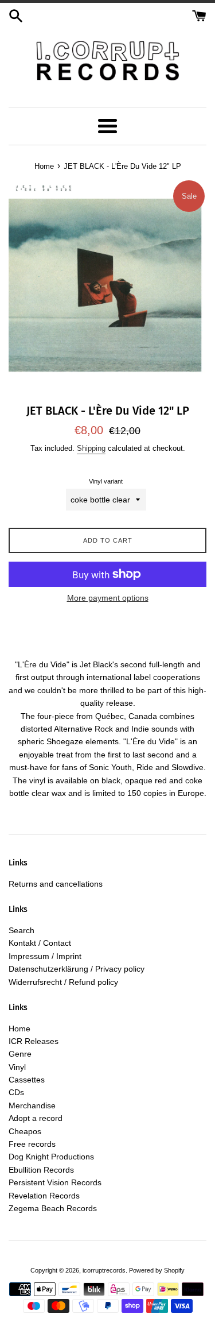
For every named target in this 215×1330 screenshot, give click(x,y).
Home (19, 1028)
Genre (20, 1053)
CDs (16, 1092)
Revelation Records (44, 1195)
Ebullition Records (41, 1169)
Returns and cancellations (56, 883)
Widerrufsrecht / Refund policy (63, 982)
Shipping (91, 448)
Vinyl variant (106, 481)
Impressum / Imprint (45, 956)
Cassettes (27, 1079)
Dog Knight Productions (51, 1156)
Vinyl (17, 1067)
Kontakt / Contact (40, 943)
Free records (32, 1144)
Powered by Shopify (157, 1270)
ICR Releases (33, 1041)
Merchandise (32, 1105)
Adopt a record (35, 1118)
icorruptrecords (104, 1270)
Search (21, 930)
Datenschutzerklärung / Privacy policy (76, 968)
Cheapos (25, 1131)
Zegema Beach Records (53, 1208)
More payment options (107, 597)
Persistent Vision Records (55, 1182)
